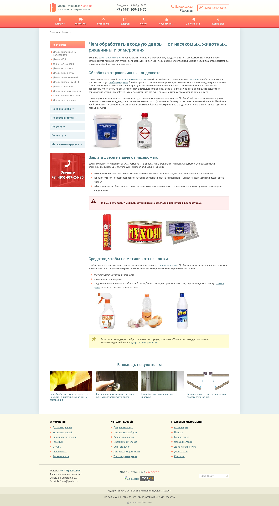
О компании (58, 421)
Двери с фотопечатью (65, 100)
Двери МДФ (59, 59)
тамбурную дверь (118, 82)
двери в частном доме (111, 57)
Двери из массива (63, 68)
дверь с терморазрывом (144, 342)
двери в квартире (169, 265)
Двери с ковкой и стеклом (67, 91)
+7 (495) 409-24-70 (131, 9)
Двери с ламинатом (63, 73)
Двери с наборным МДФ (66, 82)
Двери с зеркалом (63, 86)
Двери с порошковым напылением (64, 53)
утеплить (194, 79)
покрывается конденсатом (132, 79)
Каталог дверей (122, 421)
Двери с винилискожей (65, 77)
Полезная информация (187, 421)
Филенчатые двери (63, 64)
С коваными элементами (66, 95)
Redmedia (147, 502)
